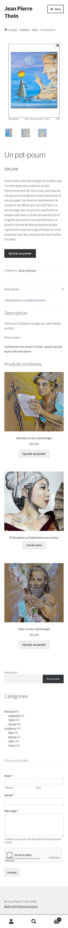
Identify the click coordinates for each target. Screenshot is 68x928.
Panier (52, 918)
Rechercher (11, 672)
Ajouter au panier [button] (34, 454)
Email (9, 795)
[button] (58, 45)
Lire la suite (34, 545)
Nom (9, 776)
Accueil (13, 29)
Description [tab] (11, 289)
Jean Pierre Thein (18, 12)
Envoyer (12, 872)
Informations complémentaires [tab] (25, 300)
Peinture (24, 29)
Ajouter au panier (20, 253)
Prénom (9, 787)
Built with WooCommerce (21, 906)
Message (12, 811)
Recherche (34, 921)
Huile (35, 29)
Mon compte (11, 921)
